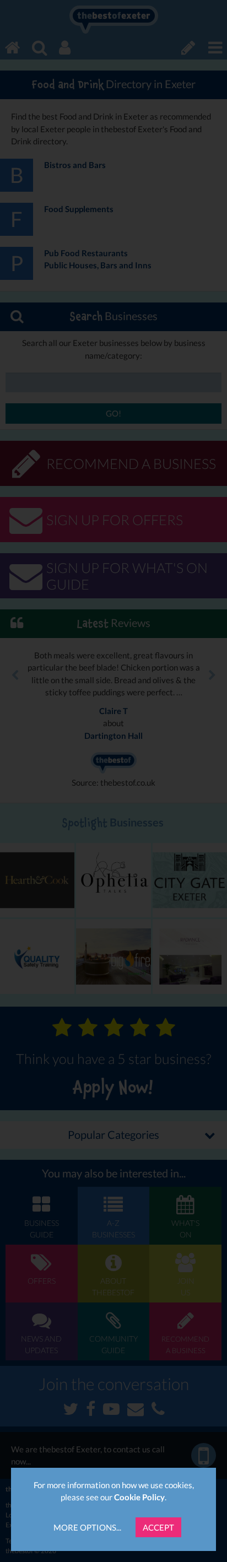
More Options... (87, 1527)
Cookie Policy (139, 1497)
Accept (158, 1527)
